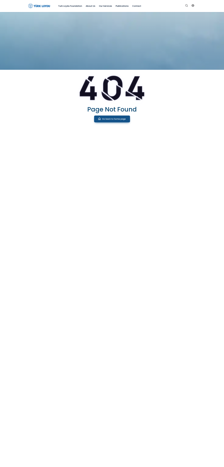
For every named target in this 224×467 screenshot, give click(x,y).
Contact (136, 6)
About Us (90, 6)
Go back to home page (114, 118)
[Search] (187, 6)
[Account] (193, 6)
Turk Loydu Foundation (70, 6)
